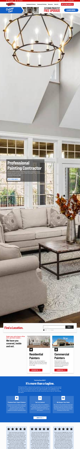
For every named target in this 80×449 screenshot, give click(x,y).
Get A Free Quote (67, 4)
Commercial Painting (41, 4)
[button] (13, 179)
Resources (50, 4)
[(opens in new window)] (16, 1)
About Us (56, 4)
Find (69, 327)
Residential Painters (31, 4)
